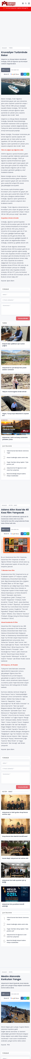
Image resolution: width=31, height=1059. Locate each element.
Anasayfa (4, 48)
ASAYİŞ (10, 972)
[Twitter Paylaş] (25, 74)
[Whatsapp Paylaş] (28, 74)
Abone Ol (6, 74)
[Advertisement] (15, 30)
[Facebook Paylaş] (22, 74)
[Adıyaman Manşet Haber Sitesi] (8, 3)
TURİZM (10, 48)
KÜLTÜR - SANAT (13, 505)
